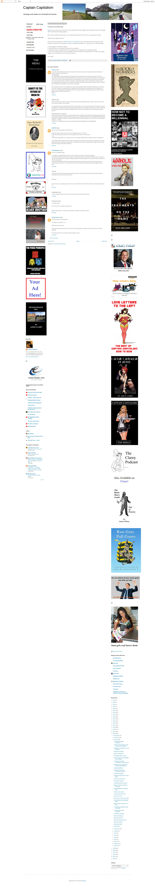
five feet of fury (117, 686)
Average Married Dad (118, 665)
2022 (114, 708)
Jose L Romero (117, 668)
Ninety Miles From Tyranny (34, 458)
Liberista (54, 69)
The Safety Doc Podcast (34, 412)
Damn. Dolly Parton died (33, 454)
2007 (114, 852)
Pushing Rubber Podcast (34, 400)
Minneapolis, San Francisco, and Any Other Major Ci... (121, 765)
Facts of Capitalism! (118, 753)
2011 (114, 731)
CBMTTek (54, 128)
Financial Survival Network (34, 402)
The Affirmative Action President (119, 811)
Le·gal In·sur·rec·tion (33, 447)
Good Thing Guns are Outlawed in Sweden (119, 770)
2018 (114, 717)
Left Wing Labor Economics (120, 783)
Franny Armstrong (118, 822)
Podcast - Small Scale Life (34, 397)
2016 (114, 721)
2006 (114, 854)
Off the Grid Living (117, 684)
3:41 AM (54, 123)
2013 (114, 727)
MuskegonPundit (32, 466)
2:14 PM (54, 187)
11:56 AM (54, 166)
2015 (114, 723)
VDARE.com (116, 678)
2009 (114, 848)
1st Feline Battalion (118, 660)
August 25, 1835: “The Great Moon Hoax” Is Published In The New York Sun (35, 461)
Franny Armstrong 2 (118, 815)
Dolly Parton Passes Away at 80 (35, 449)
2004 (114, 858)
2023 (114, 706)
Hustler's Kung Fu (32, 395)
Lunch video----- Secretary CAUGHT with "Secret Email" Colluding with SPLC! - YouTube (35, 468)
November (116, 737)
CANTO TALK (31, 405)
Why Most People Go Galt (120, 820)
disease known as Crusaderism (72, 41)
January (116, 845)
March (115, 841)
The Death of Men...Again (120, 755)
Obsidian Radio (32, 426)
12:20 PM (54, 235)
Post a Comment (54, 238)
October (116, 739)
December (116, 735)
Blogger (84, 880)
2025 (114, 702)
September (117, 829)
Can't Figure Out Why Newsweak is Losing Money (121, 762)
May (115, 837)
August (116, 831)
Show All (42, 479)
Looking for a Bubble (119, 813)
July (115, 833)
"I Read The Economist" (119, 779)
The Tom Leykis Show (33, 421)
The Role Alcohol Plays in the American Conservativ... (121, 745)
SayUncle (115, 663)
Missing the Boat (118, 824)
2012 (114, 729)
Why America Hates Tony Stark (121, 798)
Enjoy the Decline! (118, 818)
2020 (114, 712)
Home (77, 241)
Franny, (49, 30)
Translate (123, 868)
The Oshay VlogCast (33, 423)
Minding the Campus (118, 681)
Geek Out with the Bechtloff (35, 392)
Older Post (104, 241)
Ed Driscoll (116, 673)
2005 (114, 856)
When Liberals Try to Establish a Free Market (121, 758)
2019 (114, 715)
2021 (114, 710)
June (115, 835)
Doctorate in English (119, 751)
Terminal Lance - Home (34, 440)
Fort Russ (115, 671)
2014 (114, 725)
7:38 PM (54, 196)
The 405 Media (31, 414)
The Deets (115, 689)
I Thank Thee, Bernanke (119, 794)
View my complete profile (32, 356)
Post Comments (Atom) (59, 243)
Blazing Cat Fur (32, 473)
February (116, 843)
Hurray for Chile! (118, 796)
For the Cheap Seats (119, 792)
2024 (114, 704)
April (115, 839)
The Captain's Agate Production (119, 742)
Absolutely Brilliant (118, 768)
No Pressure (117, 826)
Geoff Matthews (56, 150)
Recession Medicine (119, 773)
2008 (114, 850)
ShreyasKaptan (56, 217)
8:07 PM (54, 212)
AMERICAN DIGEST (118, 676)
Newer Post (51, 241)
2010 (114, 733)
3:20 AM (54, 95)
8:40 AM (54, 145)
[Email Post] (70, 60)
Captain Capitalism (38, 7)
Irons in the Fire (32, 452)
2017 (114, 719)
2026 (114, 700)
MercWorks (31, 433)
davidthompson (117, 658)
